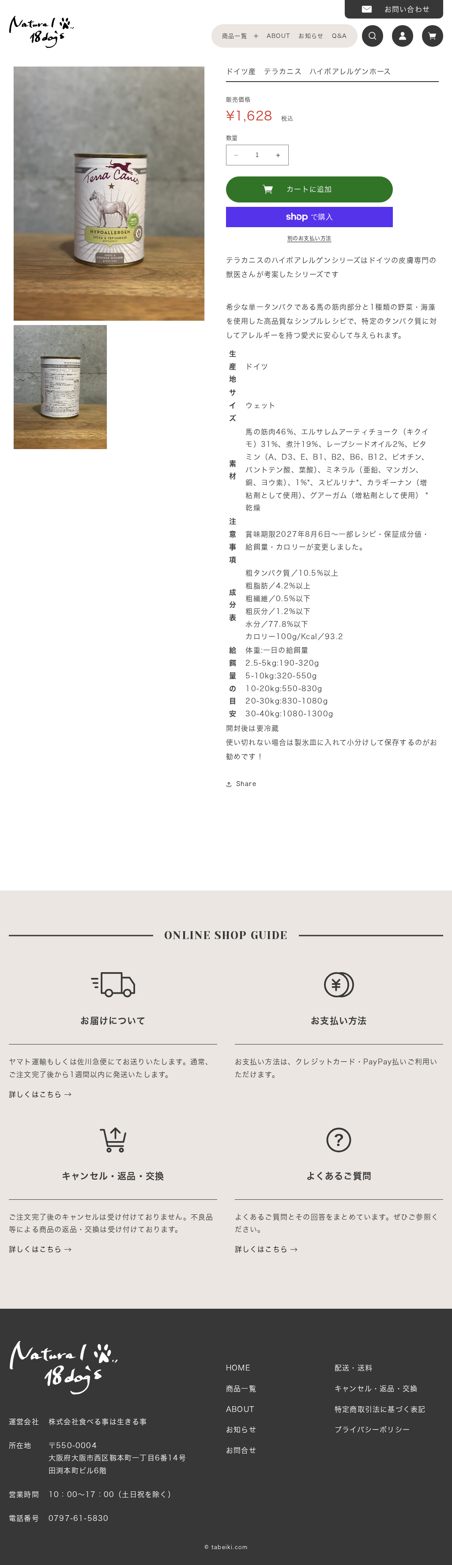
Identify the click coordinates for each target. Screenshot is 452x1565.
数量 (232, 138)
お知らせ (311, 36)
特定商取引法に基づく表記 (380, 1409)
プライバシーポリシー (372, 1429)
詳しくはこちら (35, 1094)
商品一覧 (234, 36)
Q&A (339, 36)
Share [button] (246, 784)
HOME (238, 1367)
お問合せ (241, 1450)
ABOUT (278, 36)
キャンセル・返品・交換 (376, 1388)
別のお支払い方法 (309, 238)
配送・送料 (354, 1367)
